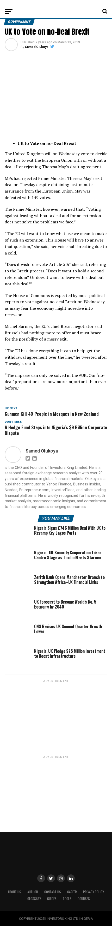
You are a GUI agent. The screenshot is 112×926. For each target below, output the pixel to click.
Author (32, 891)
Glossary (34, 898)
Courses (84, 898)
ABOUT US (14, 891)
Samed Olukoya (36, 47)
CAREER (72, 891)
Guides (52, 898)
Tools (67, 898)
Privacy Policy (93, 891)
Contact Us (52, 891)
